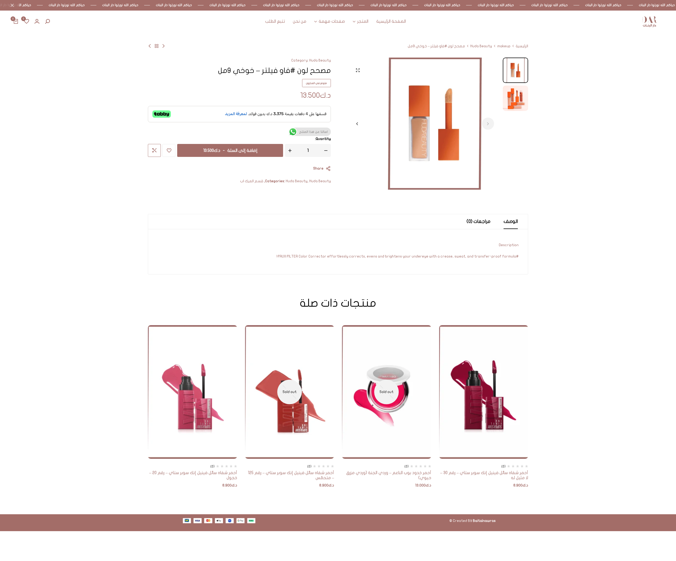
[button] (26, 21)
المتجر (362, 21)
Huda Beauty (481, 46)
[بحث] (47, 21)
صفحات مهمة (332, 21)
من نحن (299, 21)
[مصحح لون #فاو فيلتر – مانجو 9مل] (163, 46)
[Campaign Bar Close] (9, 5)
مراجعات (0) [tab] (478, 221)
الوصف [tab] (511, 221)
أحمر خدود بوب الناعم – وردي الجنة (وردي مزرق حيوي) (388, 475)
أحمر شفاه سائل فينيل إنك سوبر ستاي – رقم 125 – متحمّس (291, 475)
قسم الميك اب (251, 181)
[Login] (37, 21)
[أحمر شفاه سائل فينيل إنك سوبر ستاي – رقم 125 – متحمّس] (289, 392)
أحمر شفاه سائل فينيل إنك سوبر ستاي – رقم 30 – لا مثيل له (484, 475)
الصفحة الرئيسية (391, 21)
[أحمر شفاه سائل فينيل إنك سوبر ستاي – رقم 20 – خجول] (192, 392)
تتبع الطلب (275, 21)
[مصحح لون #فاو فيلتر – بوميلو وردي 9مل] (150, 46)
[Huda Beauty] (156, 46)
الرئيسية (522, 46)
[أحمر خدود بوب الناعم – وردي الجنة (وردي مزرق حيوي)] (386, 392)
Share (318, 168)
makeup (503, 46)
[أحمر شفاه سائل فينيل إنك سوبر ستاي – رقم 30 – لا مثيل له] (483, 392)
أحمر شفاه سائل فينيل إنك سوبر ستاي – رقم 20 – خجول (193, 475)
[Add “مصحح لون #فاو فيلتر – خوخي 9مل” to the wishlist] (168, 150)
